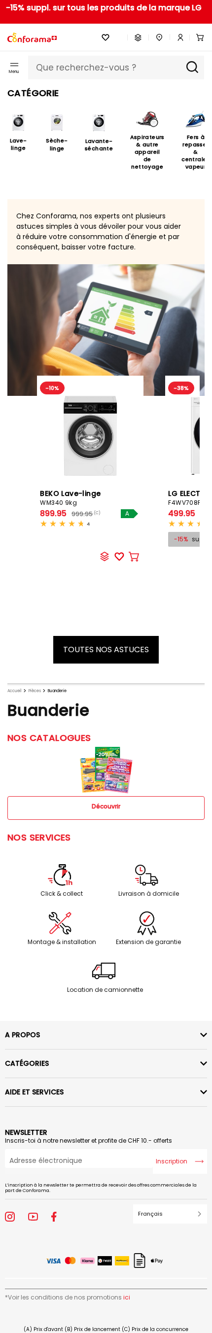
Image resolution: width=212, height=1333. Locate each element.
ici (126, 1297)
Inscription (171, 1161)
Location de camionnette (105, 990)
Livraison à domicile (148, 894)
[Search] (192, 67)
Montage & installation (62, 942)
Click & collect (61, 894)
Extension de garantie (148, 942)
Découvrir (106, 806)
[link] (177, 37)
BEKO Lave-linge (70, 498)
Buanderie (57, 691)
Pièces (35, 691)
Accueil (14, 691)
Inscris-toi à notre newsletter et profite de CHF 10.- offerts (88, 1140)
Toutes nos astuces (106, 649)
